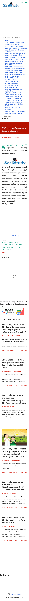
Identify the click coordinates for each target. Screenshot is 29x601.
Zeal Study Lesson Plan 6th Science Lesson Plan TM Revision (13, 520)
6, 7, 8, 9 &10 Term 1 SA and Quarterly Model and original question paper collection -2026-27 (16, 49)
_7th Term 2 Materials (13, 98)
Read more (24, 350)
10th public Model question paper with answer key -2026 (15, 73)
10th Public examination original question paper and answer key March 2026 (15, 68)
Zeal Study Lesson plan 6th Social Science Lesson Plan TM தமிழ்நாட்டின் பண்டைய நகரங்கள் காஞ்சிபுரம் (14, 328)
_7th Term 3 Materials (13, 100)
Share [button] (3, 252)
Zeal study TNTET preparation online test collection (13, 89)
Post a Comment (12, 385)
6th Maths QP (14, 236)
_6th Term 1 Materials (13, 95)
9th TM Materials (11, 80)
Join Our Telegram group (14, 113)
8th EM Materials (11, 85)
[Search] (22, 3)
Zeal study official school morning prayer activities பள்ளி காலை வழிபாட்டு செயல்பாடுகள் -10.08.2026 (14, 452)
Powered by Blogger (15, 594)
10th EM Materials (11, 78)
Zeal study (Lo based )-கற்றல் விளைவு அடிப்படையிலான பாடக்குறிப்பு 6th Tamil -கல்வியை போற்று (14, 399)
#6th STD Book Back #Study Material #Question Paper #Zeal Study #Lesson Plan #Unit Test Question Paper (12, 246)
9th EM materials (11, 82)
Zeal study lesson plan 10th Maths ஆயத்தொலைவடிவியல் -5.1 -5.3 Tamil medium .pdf (13, 486)
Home (7, 41)
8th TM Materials (11, 83)
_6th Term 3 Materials (13, 102)
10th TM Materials (12, 76)
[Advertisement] (14, 22)
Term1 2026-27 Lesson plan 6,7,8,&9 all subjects (14, 43)
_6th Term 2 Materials (13, 96)
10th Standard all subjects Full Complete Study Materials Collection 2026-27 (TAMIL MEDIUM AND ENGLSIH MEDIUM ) (16, 61)
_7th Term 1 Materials (13, 93)
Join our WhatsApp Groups (15, 111)
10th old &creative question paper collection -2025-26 (15, 54)
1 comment (10, 350)
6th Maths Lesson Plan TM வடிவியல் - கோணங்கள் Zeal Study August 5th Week (13, 363)
